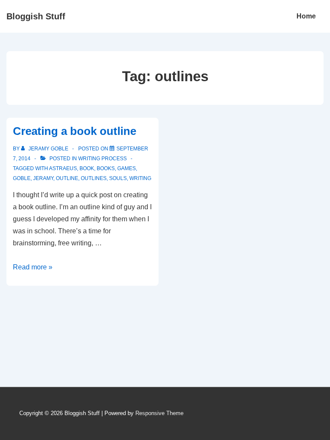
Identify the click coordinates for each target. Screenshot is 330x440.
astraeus (63, 168)
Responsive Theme (159, 413)
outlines (94, 178)
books (106, 168)
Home (306, 16)
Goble (22, 178)
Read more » (32, 267)
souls (118, 178)
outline (67, 178)
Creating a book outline (74, 131)
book (86, 168)
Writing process (102, 159)
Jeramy (43, 178)
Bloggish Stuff (35, 16)
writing (140, 178)
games (126, 168)
